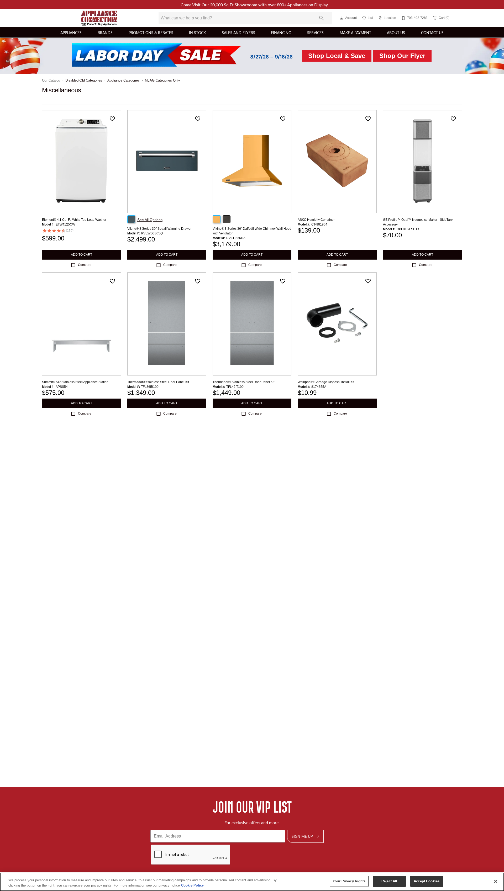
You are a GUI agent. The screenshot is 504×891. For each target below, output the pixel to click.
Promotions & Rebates (151, 32)
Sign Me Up (302, 836)
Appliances (71, 32)
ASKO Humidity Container (316, 220)
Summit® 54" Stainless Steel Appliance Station (75, 382)
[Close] (495, 881)
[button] (341, 18)
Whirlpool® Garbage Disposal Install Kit (326, 382)
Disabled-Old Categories (83, 80)
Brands (105, 32)
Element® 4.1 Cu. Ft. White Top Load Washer (74, 220)
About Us (396, 32)
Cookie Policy (192, 885)
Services (315, 32)
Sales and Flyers (238, 32)
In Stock (197, 32)
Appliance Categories (123, 80)
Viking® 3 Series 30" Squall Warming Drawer (159, 228)
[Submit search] (321, 18)
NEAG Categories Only (162, 80)
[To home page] (99, 18)
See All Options (149, 220)
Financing (281, 32)
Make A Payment (355, 32)
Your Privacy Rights (349, 881)
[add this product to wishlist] (112, 118)
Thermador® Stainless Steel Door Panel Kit (158, 382)
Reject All (389, 881)
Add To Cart (81, 254)
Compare (84, 265)
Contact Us (432, 32)
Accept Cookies (426, 881)
